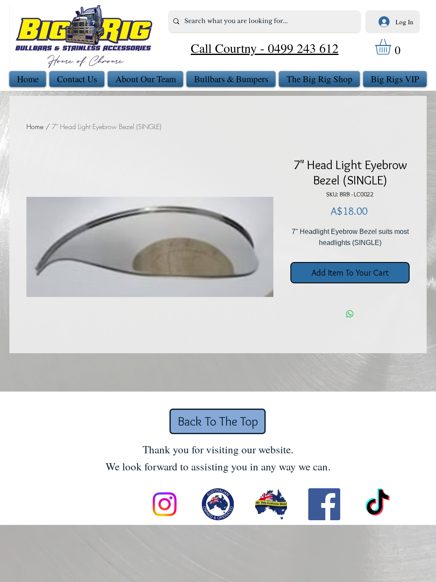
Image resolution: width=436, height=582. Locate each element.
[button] (392, 47)
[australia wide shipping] (271, 504)
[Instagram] (165, 504)
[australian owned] (218, 504)
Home (34, 126)
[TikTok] (377, 504)
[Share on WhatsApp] (350, 314)
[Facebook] (324, 504)
